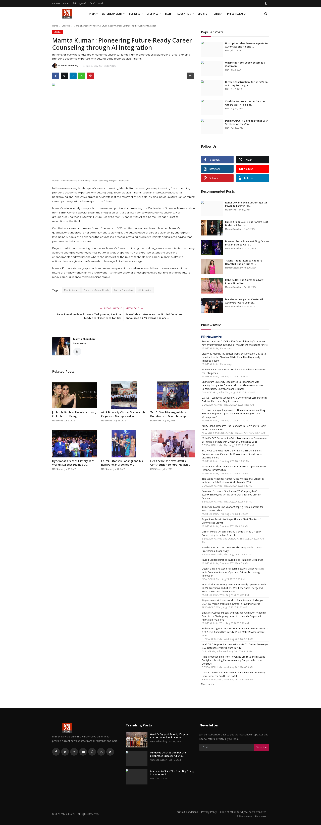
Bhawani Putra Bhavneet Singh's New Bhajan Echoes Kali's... (247, 243)
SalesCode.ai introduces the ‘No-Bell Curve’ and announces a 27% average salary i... (154, 316)
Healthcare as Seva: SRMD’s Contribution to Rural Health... (170, 462)
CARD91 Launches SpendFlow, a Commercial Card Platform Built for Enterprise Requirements (234, 399)
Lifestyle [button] (152, 13)
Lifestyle (66, 25)
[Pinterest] (92, 752)
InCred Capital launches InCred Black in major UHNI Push (232, 559)
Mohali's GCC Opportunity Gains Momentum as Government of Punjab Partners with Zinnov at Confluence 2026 (234, 440)
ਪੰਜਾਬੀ (92, 3)
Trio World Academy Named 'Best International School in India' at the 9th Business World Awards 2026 (233, 480)
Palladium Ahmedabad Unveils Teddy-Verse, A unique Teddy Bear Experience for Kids (89, 316)
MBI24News (57, 420)
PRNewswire (244, 816)
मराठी (100, 3)
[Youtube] (83, 752)
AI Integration (144, 290)
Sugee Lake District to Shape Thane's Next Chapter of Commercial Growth (231, 521)
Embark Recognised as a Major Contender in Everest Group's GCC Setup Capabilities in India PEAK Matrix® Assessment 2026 (235, 632)
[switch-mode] (266, 3)
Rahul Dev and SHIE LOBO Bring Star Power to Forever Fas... (246, 204)
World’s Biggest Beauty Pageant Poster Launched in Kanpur (170, 735)
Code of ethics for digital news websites (243, 811)
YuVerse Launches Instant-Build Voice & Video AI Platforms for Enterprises (234, 371)
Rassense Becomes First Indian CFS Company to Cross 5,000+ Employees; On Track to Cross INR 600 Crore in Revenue (231, 494)
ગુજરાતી (82, 3)
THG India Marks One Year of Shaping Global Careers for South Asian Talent (232, 508)
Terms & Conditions (186, 811)
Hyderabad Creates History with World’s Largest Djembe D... (73, 462)
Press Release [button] (236, 13)
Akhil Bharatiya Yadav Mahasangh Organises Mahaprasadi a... (123, 414)
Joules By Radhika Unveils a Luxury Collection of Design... (74, 414)
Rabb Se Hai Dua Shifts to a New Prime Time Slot (244, 281)
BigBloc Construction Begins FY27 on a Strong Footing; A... (246, 83)
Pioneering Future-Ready (96, 290)
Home (55, 25)
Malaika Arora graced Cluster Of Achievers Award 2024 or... (244, 301)
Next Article (132, 308)
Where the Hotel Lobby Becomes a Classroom (245, 64)
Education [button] (184, 13)
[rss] (110, 752)
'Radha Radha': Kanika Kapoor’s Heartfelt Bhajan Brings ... (243, 262)
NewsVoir (260, 816)
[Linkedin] (101, 752)
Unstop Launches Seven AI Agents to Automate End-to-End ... (246, 45)
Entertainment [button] (112, 13)
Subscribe (261, 747)
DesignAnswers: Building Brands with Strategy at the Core (246, 122)
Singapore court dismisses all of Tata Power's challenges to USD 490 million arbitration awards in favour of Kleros (234, 602)
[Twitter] (65, 752)
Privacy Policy (209, 811)
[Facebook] (56, 752)
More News (207, 684)
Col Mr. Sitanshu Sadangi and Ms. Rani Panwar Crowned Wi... (122, 462)
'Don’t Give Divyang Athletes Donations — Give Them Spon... (170, 414)
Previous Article (113, 308)
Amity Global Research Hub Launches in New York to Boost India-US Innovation (234, 427)
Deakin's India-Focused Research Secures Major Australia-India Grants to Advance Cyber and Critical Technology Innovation (233, 572)
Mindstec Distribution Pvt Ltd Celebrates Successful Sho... (168, 754)
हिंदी (74, 3)
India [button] (92, 13)
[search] (266, 14)
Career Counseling (123, 290)
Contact (56, 3)
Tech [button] (168, 13)
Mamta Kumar (71, 290)
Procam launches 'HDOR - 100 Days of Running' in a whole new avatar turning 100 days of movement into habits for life (235, 343)
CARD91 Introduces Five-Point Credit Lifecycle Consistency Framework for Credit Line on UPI (233, 674)
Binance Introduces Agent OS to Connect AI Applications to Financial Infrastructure (234, 468)
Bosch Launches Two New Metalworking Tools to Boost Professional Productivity (232, 549)
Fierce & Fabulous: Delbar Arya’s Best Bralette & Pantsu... (246, 223)
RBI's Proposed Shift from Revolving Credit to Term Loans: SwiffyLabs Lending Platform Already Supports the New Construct (233, 660)
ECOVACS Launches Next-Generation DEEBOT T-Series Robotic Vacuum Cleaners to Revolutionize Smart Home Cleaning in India (232, 454)
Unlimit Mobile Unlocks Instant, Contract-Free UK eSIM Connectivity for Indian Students (231, 533)
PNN (227, 50)
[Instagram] (74, 752)
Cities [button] (217, 13)
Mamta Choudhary (84, 339)
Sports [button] (202, 13)
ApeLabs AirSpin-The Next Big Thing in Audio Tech (172, 772)
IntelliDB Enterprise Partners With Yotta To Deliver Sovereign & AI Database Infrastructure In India (235, 646)
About (66, 3)
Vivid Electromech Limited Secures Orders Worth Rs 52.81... (245, 103)
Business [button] (134, 13)
